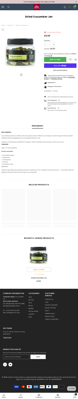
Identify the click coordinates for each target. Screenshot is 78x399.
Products (10, 25)
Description (37, 125)
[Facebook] (5, 364)
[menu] (3, 7)
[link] (70, 59)
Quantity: (47, 40)
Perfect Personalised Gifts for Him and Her (53, 377)
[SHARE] (74, 59)
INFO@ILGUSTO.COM (13, 313)
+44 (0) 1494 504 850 (12, 310)
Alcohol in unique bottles (27, 377)
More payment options (60, 70)
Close (76, 2)
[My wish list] (69, 7)
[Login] (65, 7)
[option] (39, 2)
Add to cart (55, 60)
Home (3, 25)
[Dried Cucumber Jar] (39, 254)
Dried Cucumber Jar (39, 278)
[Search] (8, 7)
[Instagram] (10, 364)
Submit (38, 357)
